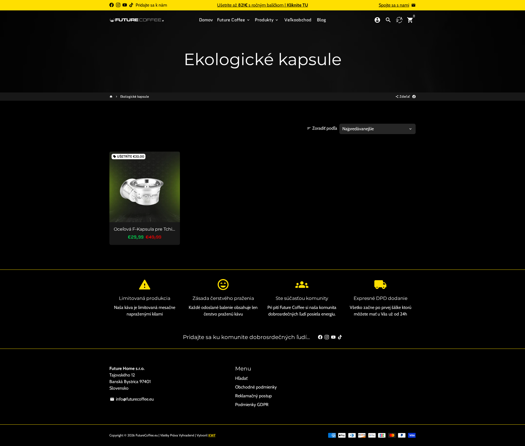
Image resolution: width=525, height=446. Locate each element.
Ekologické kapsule (134, 96)
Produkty (267, 20)
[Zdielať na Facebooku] (414, 96)
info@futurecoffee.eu (132, 399)
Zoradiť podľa (322, 128)
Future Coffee (233, 20)
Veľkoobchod (297, 20)
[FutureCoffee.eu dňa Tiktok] (131, 5)
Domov (206, 20)
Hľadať (241, 378)
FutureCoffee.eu (147, 435)
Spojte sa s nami (394, 5)
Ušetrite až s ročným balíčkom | (262, 5)
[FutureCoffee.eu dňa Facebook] (111, 5)
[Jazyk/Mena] (399, 20)
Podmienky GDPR (252, 404)
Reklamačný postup (253, 395)
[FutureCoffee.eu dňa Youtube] (124, 5)
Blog (321, 20)
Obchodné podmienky (256, 387)
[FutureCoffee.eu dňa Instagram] (118, 5)
